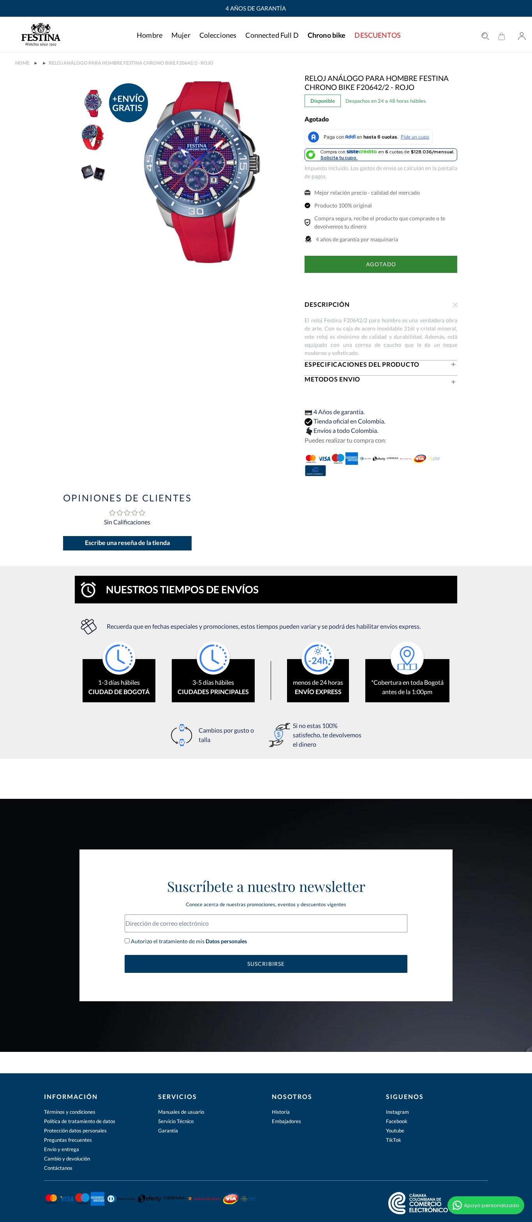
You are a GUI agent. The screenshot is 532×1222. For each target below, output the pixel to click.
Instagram (397, 1112)
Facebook (396, 1121)
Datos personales (225, 941)
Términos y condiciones (69, 1112)
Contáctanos (58, 1168)
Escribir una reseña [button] (127, 543)
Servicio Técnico (176, 1121)
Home (22, 63)
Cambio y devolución (67, 1158)
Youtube (395, 1130)
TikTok (393, 1140)
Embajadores (286, 1121)
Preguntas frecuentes (68, 1140)
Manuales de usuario (181, 1112)
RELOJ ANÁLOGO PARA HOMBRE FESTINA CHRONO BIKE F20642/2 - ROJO (131, 63)
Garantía (168, 1130)
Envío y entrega (61, 1149)
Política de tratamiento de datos (79, 1121)
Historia (281, 1112)
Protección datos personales (75, 1130)
